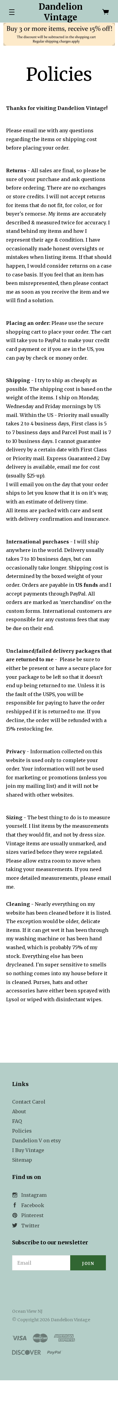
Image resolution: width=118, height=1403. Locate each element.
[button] (12, 12)
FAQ (17, 1121)
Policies (22, 1131)
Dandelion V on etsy (36, 1140)
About (19, 1111)
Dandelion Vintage (61, 12)
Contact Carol (28, 1102)
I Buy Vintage (28, 1150)
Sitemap (22, 1160)
